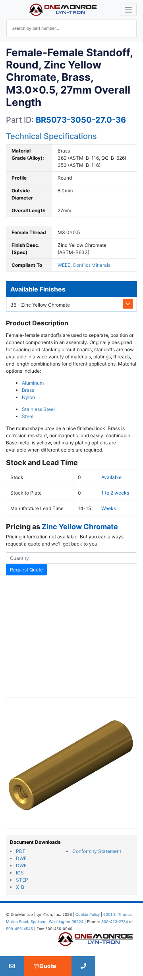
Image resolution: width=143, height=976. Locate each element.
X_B (20, 887)
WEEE (64, 265)
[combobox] (71, 28)
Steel (27, 416)
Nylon (28, 397)
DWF (21, 858)
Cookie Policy (87, 914)
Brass (28, 390)
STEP (22, 880)
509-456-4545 (19, 929)
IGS (20, 873)
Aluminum (33, 383)
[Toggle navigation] (128, 10)
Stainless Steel (38, 409)
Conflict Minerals (91, 265)
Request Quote (26, 570)
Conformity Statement (96, 851)
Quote (47, 965)
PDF (20, 851)
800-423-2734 (114, 921)
